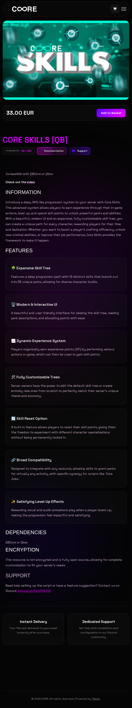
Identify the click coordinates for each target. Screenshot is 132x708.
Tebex (96, 699)
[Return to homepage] (24, 9)
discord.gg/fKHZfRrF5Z (34, 591)
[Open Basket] (115, 9)
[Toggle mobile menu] (123, 9)
